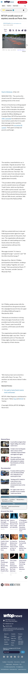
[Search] (25, 6)
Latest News (5, 499)
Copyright (23, 662)
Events (12, 642)
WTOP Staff (6, 23)
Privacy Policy (10, 662)
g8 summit (4, 506)
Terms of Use (17, 662)
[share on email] (22, 30)
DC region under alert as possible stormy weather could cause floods (17, 491)
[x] (11, 656)
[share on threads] (16, 30)
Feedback (4, 662)
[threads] (22, 656)
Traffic (9, 5)
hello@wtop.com (9, 623)
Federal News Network (20, 638)
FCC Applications (19, 666)
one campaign (5, 508)
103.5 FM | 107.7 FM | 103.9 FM (20, 643)
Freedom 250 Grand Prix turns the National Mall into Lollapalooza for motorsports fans (17, 473)
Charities (13, 640)
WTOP (21, 399)
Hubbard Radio (9, 664)
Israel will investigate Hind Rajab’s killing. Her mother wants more (18, 443)
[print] (25, 30)
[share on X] (13, 30)
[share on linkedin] (19, 30)
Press (12, 645)
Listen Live (9, 10)
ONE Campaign (6, 118)
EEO (20, 664)
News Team (6, 639)
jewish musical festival (13, 506)
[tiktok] (15, 656)
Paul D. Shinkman (7, 92)
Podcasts (20, 634)
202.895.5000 (8, 626)
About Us (6, 634)
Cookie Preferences (22, 669)
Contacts (13, 636)
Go (23, 652)
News (3, 5)
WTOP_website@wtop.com (15, 23)
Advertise (6, 644)
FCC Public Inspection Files (9, 666)
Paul (14, 399)
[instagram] (7, 656)
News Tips (13, 638)
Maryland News (20, 499)
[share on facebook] (10, 30)
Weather (15, 5)
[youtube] (18, 656)
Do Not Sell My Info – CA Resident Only (9, 669)
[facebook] (4, 656)
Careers (6, 642)
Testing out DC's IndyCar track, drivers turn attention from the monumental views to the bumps (17, 483)
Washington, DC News (7, 501)
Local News (12, 499)
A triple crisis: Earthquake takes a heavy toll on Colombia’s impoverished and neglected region (17, 451)
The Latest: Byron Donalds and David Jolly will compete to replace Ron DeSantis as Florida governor (17, 461)
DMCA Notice (16, 664)
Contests (13, 634)
